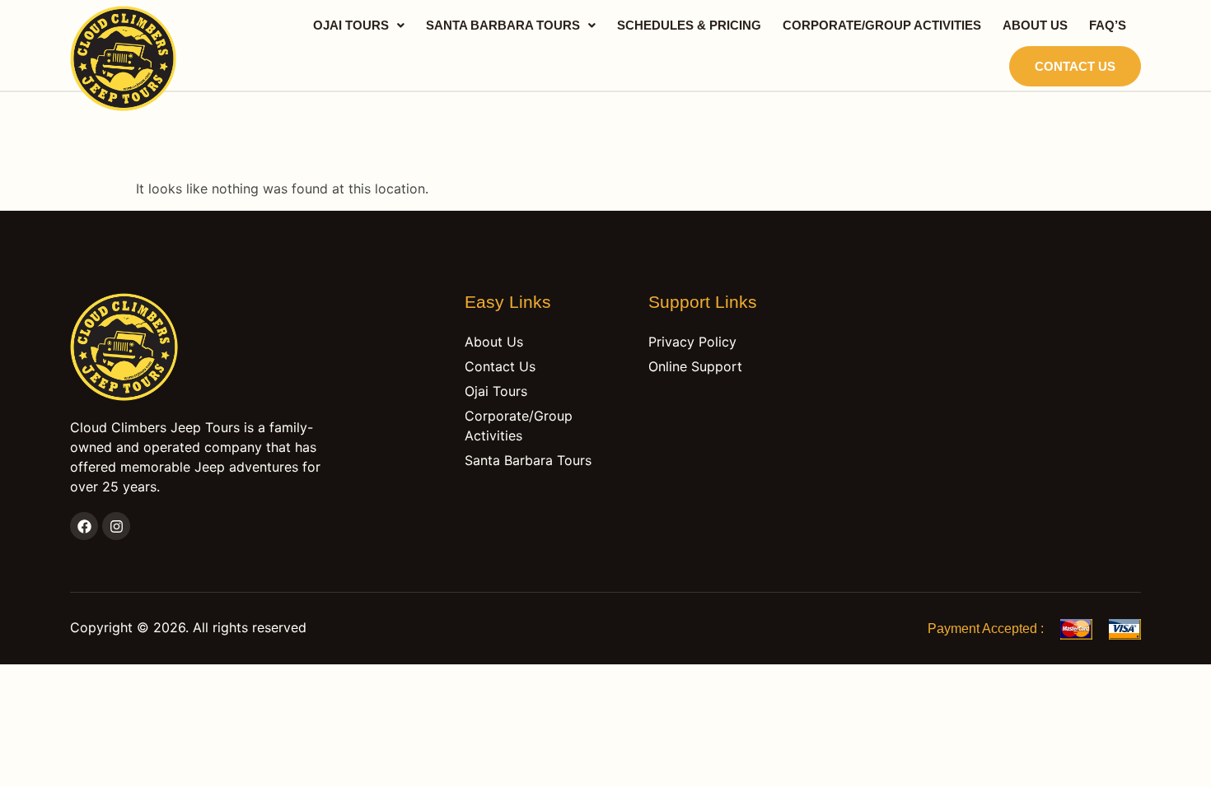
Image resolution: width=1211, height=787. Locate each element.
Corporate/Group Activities (882, 25)
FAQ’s (1107, 25)
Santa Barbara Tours (503, 25)
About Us (1035, 25)
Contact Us (1075, 66)
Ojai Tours (351, 25)
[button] (358, 25)
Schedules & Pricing (689, 25)
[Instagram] (116, 526)
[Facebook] (84, 526)
